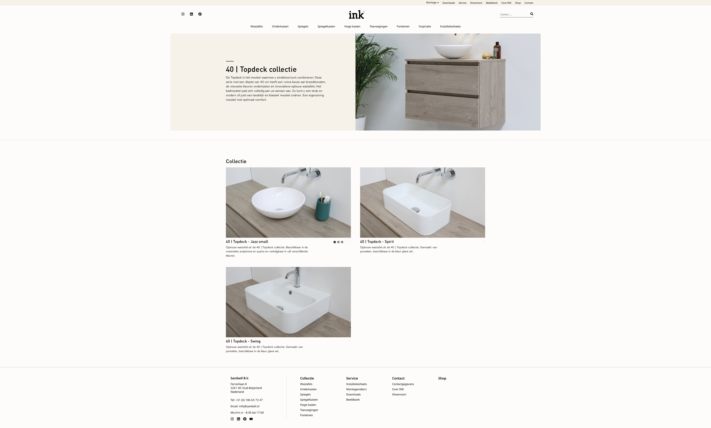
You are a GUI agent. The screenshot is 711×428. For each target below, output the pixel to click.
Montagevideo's (356, 389)
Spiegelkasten (309, 399)
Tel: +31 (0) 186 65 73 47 (247, 400)
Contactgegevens (403, 384)
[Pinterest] (200, 14)
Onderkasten (308, 389)
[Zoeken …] (515, 14)
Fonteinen (306, 415)
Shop (518, 2)
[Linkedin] (191, 14)
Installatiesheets (356, 384)
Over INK (506, 2)
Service (462, 2)
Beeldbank (492, 2)
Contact (529, 2)
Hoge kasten (308, 405)
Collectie (307, 378)
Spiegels (305, 394)
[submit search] (531, 13)
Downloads (449, 2)
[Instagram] (183, 14)
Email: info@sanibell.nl (245, 406)
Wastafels (306, 384)
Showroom (476, 2)
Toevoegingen (309, 410)
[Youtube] (251, 419)
